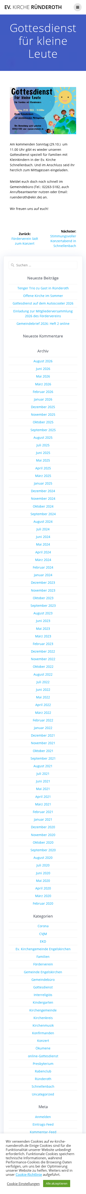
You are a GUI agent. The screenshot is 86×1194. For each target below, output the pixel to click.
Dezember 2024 (43, 491)
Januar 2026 (43, 399)
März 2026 (43, 384)
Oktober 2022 (43, 666)
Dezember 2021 (43, 735)
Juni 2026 (43, 368)
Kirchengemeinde (43, 1010)
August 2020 (43, 857)
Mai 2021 (43, 789)
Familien (43, 956)
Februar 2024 (43, 567)
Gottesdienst (43, 987)
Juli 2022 (43, 682)
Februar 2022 (43, 720)
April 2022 (43, 705)
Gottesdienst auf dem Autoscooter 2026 (43, 303)
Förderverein (43, 964)
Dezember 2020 (43, 827)
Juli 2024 (43, 529)
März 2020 (43, 896)
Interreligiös (43, 995)
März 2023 (43, 636)
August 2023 (43, 613)
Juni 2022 (43, 689)
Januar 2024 (43, 575)
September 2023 (43, 605)
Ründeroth (43, 1079)
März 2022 (43, 712)
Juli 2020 (43, 865)
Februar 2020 (43, 903)
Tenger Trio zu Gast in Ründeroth (43, 288)
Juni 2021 (43, 781)
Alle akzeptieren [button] (56, 1183)
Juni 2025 (43, 452)
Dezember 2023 (43, 582)
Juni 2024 (43, 537)
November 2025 (43, 414)
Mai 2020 (43, 880)
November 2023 (43, 590)
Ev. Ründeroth (33, 7)
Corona (43, 926)
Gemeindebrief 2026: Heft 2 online (43, 323)
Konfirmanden (43, 1033)
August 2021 (43, 766)
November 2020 (43, 835)
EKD (43, 941)
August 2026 (43, 361)
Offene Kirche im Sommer (43, 295)
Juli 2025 (43, 445)
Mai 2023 (43, 628)
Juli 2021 (43, 773)
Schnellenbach (43, 1086)
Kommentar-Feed (43, 1132)
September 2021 (43, 758)
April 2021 (43, 796)
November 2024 (43, 498)
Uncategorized (43, 1094)
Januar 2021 (43, 819)
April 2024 (43, 552)
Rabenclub (43, 1071)
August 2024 (43, 521)
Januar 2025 (43, 483)
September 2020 (43, 850)
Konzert (43, 1040)
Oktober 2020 (43, 842)
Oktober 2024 (43, 506)
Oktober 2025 (43, 422)
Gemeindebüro (43, 979)
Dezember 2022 (43, 651)
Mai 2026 (43, 376)
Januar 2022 (43, 728)
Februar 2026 (43, 391)
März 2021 (43, 804)
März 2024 (43, 560)
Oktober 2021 (43, 751)
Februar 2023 (43, 644)
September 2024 (43, 514)
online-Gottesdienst (43, 1056)
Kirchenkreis (43, 1018)
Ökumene (43, 1048)
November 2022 (43, 659)
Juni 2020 (43, 873)
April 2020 (43, 888)
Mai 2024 (43, 544)
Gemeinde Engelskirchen (43, 972)
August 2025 (43, 437)
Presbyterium (43, 1063)
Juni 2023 (43, 621)
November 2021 (43, 743)
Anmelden (43, 1117)
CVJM (43, 934)
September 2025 (43, 430)
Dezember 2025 (43, 407)
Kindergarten (43, 1002)
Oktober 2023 (43, 598)
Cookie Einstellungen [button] (23, 1184)
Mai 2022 (43, 697)
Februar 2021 (43, 812)
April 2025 (43, 468)
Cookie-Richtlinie (29, 1174)
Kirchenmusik (43, 1025)
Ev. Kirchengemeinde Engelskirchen (43, 949)
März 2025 (43, 476)
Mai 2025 (43, 460)
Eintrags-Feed (43, 1124)
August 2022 (43, 674)
